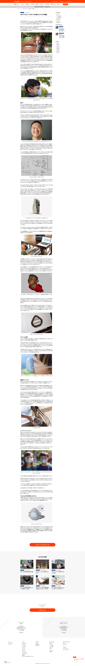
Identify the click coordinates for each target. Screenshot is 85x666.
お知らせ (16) (58, 18)
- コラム (50, 649)
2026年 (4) (57, 43)
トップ (16, 8)
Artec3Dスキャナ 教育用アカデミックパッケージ (28, 656)
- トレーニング (51, 650)
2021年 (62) (58, 49)
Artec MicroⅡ (24, 651)
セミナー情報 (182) (59, 17)
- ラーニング (50, 644)
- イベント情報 (51, 645)
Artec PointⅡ (24, 646)
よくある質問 (37, 644)
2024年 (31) (58, 45)
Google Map (21, 632)
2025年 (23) (58, 44)
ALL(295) (58, 14)
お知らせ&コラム (20, 8)
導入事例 (37, 643)
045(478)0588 (65, 629)
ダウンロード (64, 643)
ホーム (9, 641)
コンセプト (9, 644)
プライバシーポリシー (65, 649)
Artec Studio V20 (24, 652)
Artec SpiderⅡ (24, 645)
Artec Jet (23, 650)
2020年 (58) (58, 51)
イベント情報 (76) (59, 16)
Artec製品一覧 (24, 643)
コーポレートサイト (65, 648)
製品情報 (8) (58, 22)
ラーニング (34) (59, 15)
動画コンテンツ (38, 645)
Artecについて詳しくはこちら (42, 544)
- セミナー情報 (51, 646)
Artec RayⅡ (23, 649)
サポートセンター (65, 644)
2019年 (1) (57, 52)
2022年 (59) (58, 48)
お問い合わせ (42, 610)
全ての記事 (50, 643)
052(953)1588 (22, 629)
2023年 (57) (58, 47)
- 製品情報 (50, 651)
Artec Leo (23, 644)
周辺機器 (23, 655)
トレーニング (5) (59, 21)
